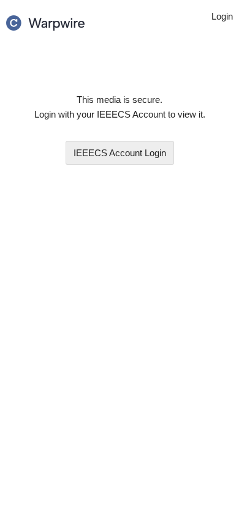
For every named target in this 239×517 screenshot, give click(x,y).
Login (120, 153)
